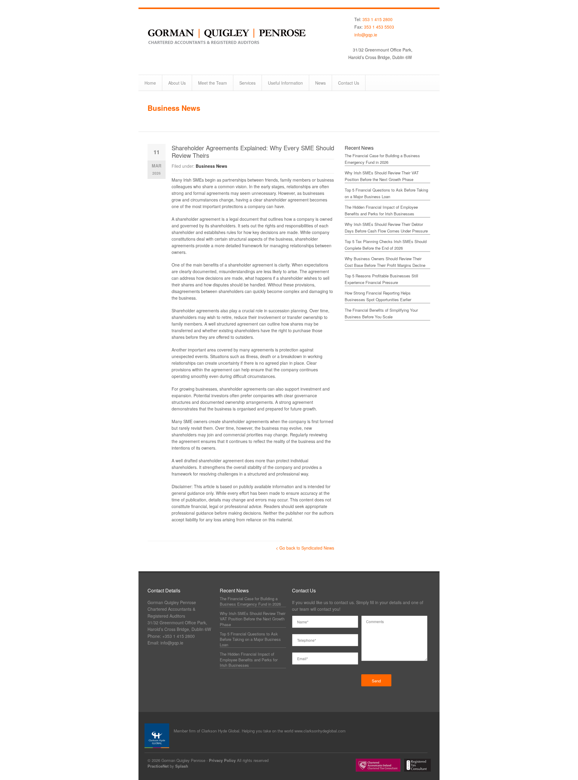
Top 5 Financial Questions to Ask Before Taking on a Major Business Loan (250, 639)
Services (247, 83)
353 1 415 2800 (377, 19)
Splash (181, 766)
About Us (177, 83)
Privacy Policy (222, 760)
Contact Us (348, 83)
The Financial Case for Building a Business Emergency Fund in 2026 (250, 601)
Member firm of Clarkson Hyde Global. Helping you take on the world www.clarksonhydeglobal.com (260, 731)
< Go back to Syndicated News (305, 548)
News (320, 83)
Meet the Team (212, 83)
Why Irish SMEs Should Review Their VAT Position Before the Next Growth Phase (252, 618)
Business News (174, 108)
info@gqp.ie (365, 35)
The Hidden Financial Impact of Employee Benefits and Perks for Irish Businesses (249, 659)
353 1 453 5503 (379, 27)
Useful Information (285, 83)
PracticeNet (158, 766)
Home (150, 83)
